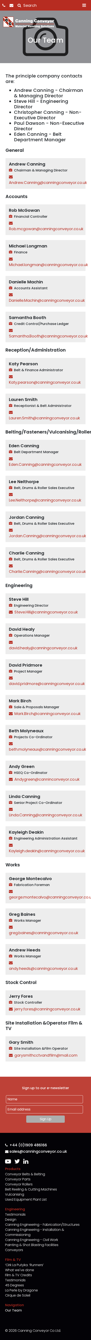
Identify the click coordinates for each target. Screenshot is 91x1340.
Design (10, 1219)
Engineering (15, 1209)
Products (13, 1168)
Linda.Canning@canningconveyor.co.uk (45, 815)
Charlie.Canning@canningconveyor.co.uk (47, 571)
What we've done (19, 1270)
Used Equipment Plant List (26, 1199)
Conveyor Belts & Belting (25, 1174)
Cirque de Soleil (17, 1295)
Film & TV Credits (18, 1275)
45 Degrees (14, 1285)
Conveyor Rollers (19, 1184)
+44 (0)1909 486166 (28, 1145)
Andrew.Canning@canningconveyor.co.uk (48, 182)
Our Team (13, 1310)
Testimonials (15, 1214)
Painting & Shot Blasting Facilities (31, 1244)
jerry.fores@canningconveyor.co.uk (47, 1009)
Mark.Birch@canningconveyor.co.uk (47, 713)
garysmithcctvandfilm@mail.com (45, 1055)
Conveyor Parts (17, 1179)
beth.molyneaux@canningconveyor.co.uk (47, 749)
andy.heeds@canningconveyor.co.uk (43, 968)
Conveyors (14, 1250)
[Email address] (14, 5)
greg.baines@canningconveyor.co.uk (43, 932)
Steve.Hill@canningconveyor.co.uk (46, 612)
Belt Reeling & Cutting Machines (31, 1189)
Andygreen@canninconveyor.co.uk (47, 779)
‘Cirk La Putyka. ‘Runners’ (24, 1265)
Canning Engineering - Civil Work (31, 1239)
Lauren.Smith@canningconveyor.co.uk (44, 418)
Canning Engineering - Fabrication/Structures (42, 1224)
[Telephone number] (6, 5)
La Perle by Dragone (21, 1290)
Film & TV (13, 1259)
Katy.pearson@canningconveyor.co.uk (45, 382)
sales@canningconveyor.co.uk (38, 1151)
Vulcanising (14, 1194)
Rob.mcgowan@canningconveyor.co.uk (46, 228)
